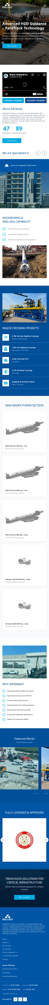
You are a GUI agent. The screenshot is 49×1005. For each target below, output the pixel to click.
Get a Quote (12, 46)
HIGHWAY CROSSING (36, 100)
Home (4, 939)
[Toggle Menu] (45, 6)
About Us (5, 942)
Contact (5, 959)
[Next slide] (45, 793)
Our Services (6, 946)
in (15, 999)
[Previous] (38, 153)
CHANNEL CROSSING (13, 100)
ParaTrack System (11, 956)
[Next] (44, 153)
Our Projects (6, 949)
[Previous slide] (36, 793)
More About (12, 141)
